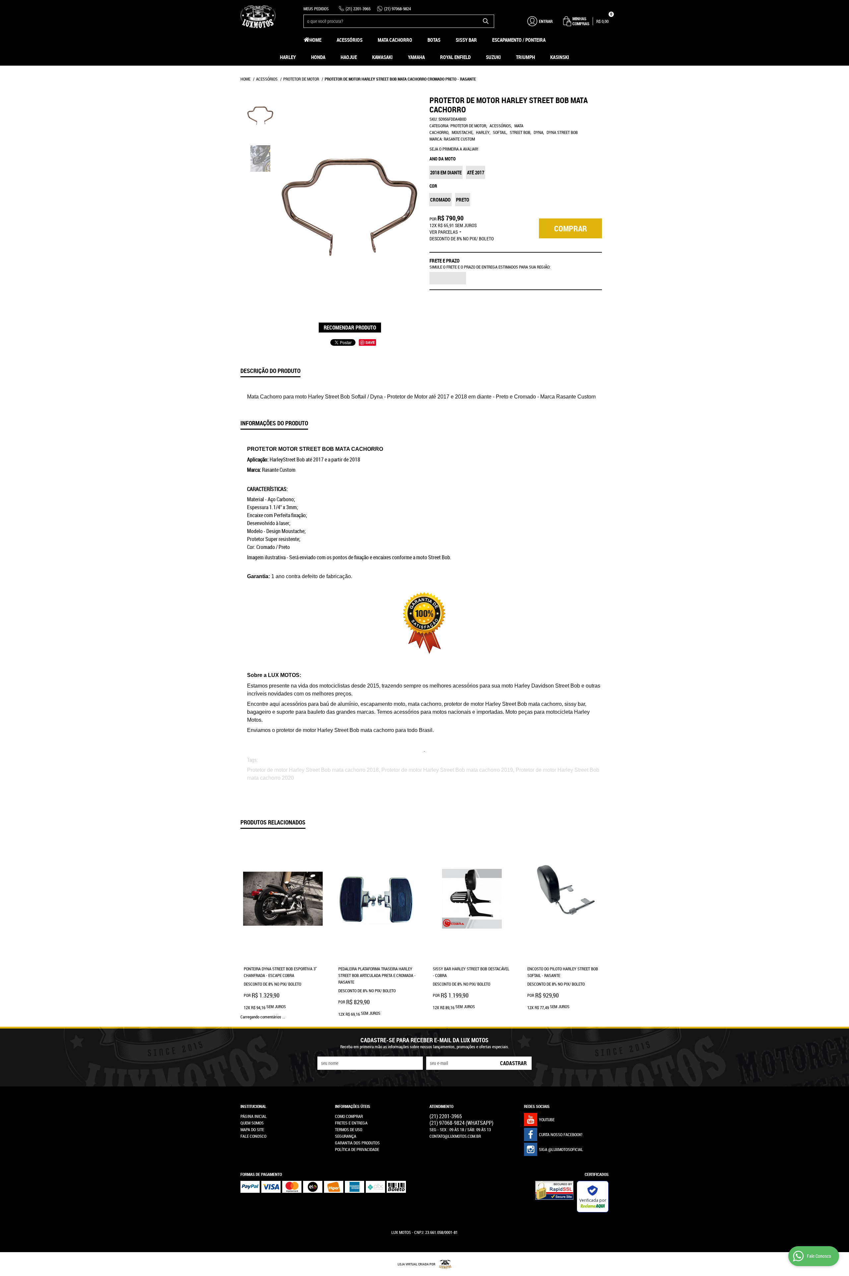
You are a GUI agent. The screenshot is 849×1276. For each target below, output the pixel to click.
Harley (288, 57)
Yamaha (416, 57)
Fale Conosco (253, 1136)
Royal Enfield (455, 57)
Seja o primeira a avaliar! (453, 149)
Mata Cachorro (395, 39)
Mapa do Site (252, 1129)
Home (315, 39)
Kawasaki (382, 57)
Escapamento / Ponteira (519, 39)
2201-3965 (358, 9)
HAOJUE (349, 57)
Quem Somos (252, 1123)
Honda (318, 57)
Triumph (525, 57)
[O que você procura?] (486, 21)
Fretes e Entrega (351, 1123)
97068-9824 (397, 9)
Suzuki (493, 57)
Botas (433, 39)
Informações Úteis (352, 1106)
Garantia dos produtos (357, 1143)
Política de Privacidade (357, 1149)
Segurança (345, 1136)
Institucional (253, 1106)
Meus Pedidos (316, 9)
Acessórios (349, 39)
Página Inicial (253, 1116)
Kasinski (559, 57)
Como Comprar (349, 1116)
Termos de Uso (348, 1129)
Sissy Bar (466, 39)
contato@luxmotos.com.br (455, 1136)
